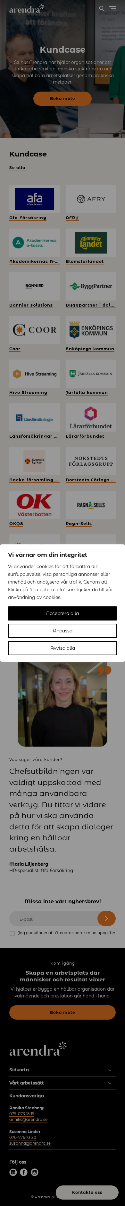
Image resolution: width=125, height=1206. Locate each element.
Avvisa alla (62, 648)
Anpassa (62, 631)
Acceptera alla (62, 613)
